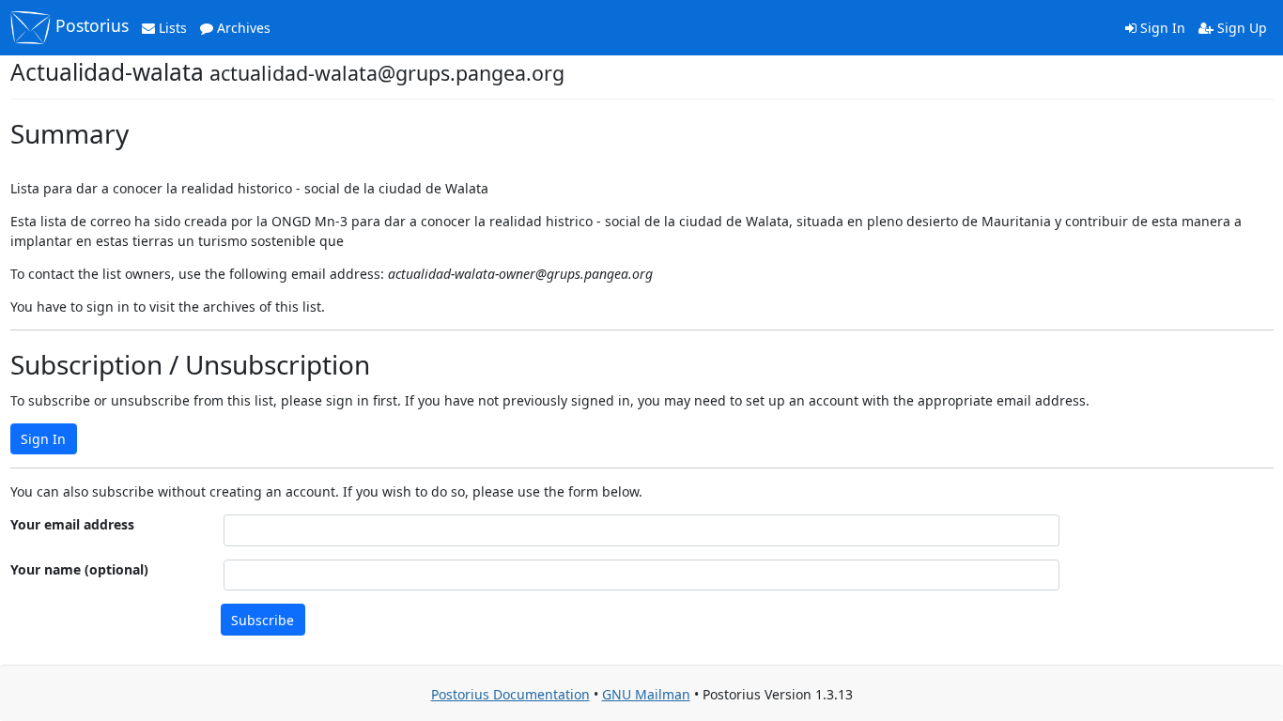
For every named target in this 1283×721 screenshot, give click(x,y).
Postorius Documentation (510, 694)
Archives (242, 28)
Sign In (1160, 28)
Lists (171, 28)
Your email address (72, 524)
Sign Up (1240, 28)
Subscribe (262, 620)
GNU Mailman (646, 694)
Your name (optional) (79, 569)
